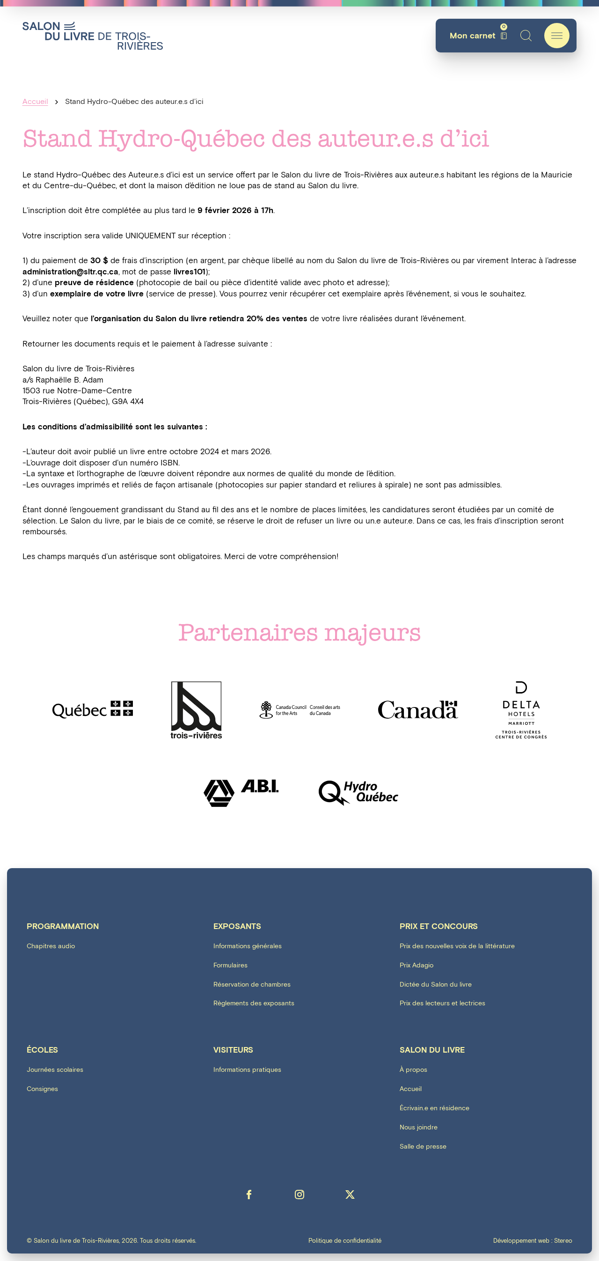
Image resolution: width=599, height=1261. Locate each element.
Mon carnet (477, 35)
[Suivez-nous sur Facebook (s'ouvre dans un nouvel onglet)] (249, 1194)
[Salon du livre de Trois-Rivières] (92, 35)
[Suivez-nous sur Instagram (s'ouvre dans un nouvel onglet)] (299, 1194)
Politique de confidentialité (344, 1241)
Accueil (35, 102)
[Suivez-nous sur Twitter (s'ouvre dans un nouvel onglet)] (350, 1194)
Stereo (563, 1241)
